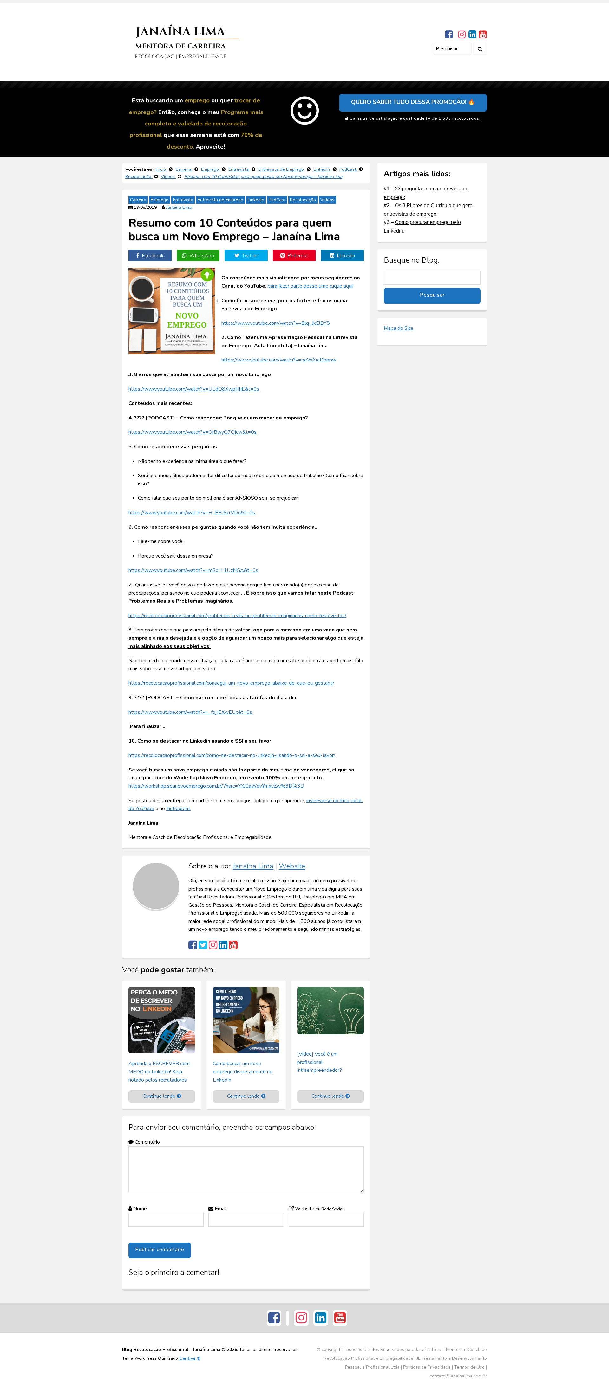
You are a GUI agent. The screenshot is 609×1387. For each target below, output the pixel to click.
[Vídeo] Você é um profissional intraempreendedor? (319, 1062)
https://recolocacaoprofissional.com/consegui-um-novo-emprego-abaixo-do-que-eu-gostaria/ (231, 683)
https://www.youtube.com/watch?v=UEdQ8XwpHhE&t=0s (193, 389)
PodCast (277, 200)
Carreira (138, 200)
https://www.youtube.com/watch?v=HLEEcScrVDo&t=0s (191, 512)
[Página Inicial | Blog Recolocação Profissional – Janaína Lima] (180, 41)
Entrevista (183, 200)
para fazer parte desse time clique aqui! (310, 286)
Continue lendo (160, 1096)
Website (292, 866)
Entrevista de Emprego (220, 200)
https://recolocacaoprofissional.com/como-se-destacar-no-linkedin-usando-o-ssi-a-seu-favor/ (231, 755)
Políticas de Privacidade (427, 1367)
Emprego (159, 200)
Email (220, 1208)
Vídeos (327, 200)
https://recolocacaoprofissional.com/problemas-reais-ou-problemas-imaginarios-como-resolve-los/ (237, 615)
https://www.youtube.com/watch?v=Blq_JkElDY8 (275, 323)
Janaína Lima (179, 207)
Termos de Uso (469, 1367)
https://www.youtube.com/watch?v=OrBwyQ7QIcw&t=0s (192, 432)
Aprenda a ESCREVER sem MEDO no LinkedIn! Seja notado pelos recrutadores (159, 1071)
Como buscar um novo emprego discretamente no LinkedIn (242, 1071)
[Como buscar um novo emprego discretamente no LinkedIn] (246, 1019)
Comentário (147, 1142)
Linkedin (256, 200)
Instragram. (178, 808)
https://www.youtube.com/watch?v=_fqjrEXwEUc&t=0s (190, 712)
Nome (139, 1208)
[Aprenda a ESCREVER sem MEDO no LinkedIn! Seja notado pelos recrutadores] (161, 1019)
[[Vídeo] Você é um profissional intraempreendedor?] (330, 1010)
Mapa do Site (398, 328)
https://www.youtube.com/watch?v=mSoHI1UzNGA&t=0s (193, 570)
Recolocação (303, 200)
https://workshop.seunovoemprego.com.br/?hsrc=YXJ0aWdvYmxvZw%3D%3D (216, 786)
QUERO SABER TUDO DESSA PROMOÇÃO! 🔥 (413, 102)
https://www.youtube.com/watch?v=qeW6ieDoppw (278, 359)
